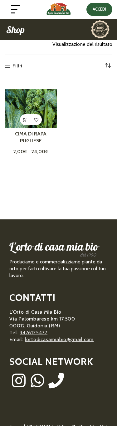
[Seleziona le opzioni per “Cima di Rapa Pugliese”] (25, 119)
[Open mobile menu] (15, 9)
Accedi (99, 9)
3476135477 (33, 332)
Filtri (17, 66)
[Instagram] (19, 380)
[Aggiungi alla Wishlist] (36, 119)
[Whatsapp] (37, 380)
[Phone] (56, 380)
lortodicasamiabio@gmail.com (59, 339)
